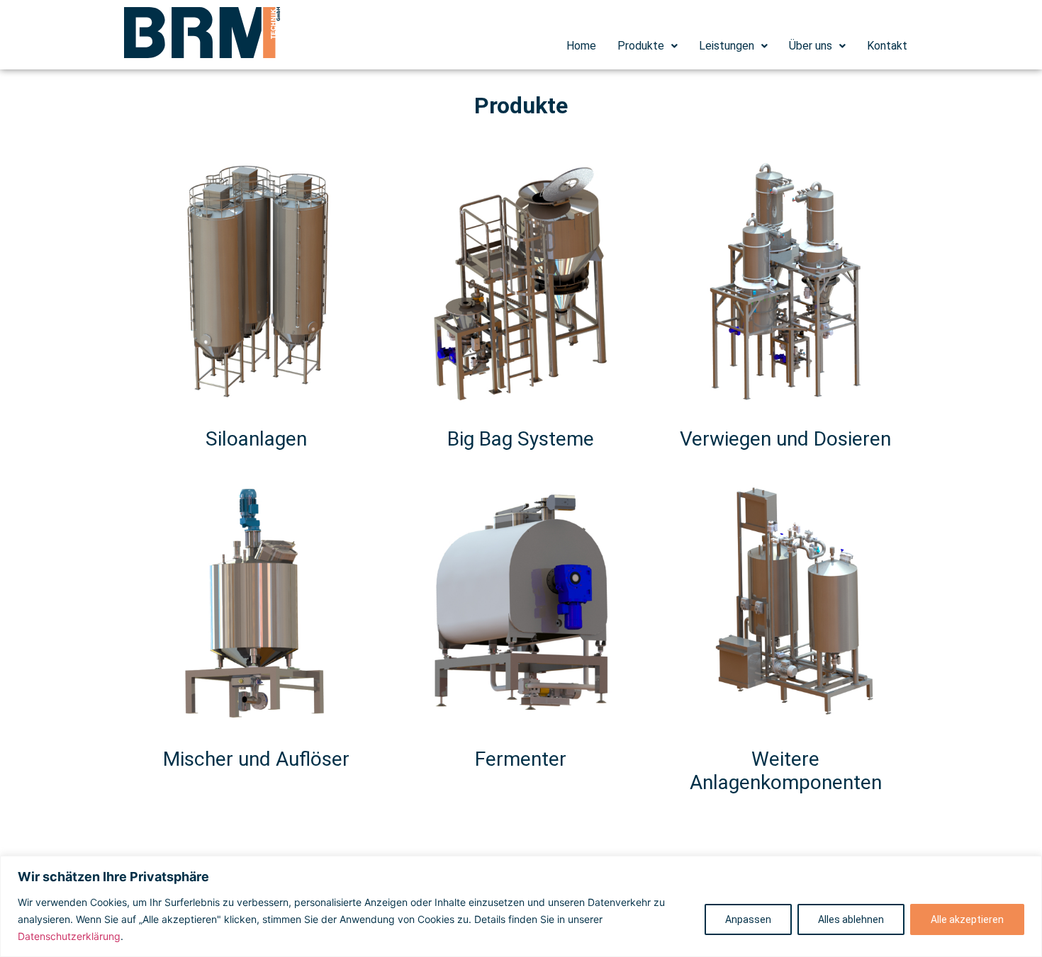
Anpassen (748, 919)
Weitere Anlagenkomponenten (786, 771)
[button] (647, 46)
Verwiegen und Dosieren (785, 439)
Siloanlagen (256, 439)
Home (581, 45)
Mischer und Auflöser (256, 759)
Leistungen (726, 45)
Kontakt (887, 45)
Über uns (810, 45)
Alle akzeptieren (967, 919)
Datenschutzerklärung (69, 936)
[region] (521, 906)
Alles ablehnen (851, 919)
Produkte (640, 45)
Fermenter (520, 759)
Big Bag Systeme (520, 439)
